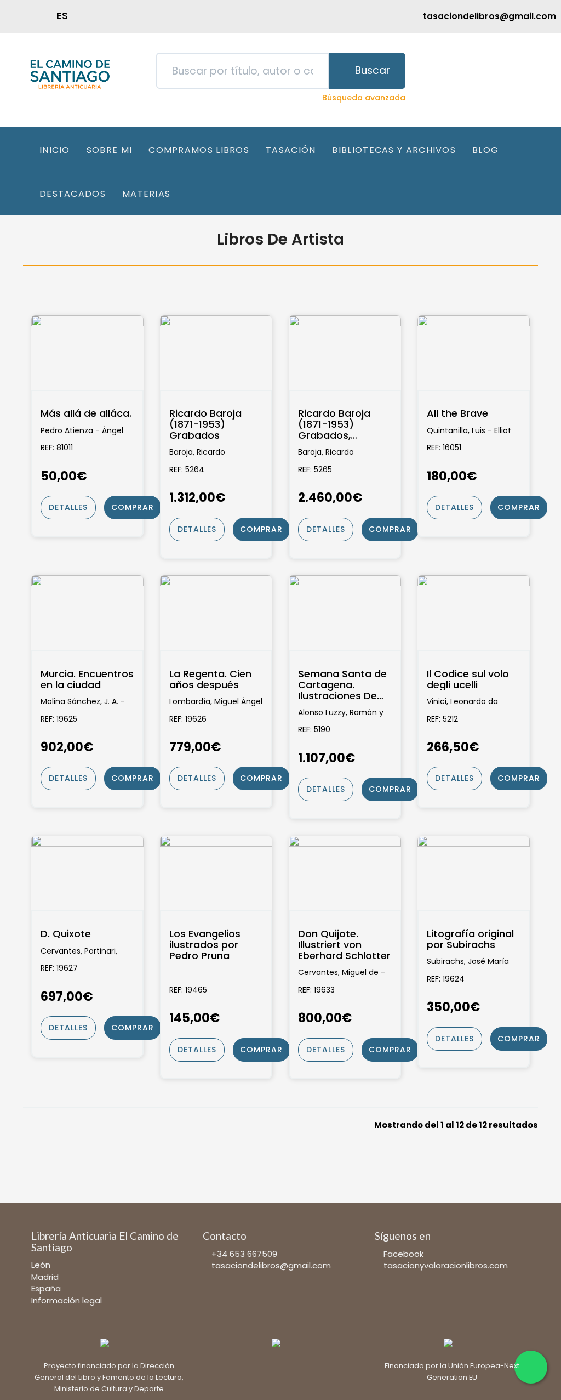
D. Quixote (66, 933)
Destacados (72, 194)
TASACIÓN (291, 150)
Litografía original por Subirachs (470, 939)
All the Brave (457, 413)
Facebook (403, 1254)
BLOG (485, 150)
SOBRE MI (109, 150)
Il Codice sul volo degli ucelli (468, 679)
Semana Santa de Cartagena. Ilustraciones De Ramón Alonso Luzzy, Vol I (342, 684)
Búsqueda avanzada (363, 97)
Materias (146, 194)
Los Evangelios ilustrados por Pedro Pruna (205, 944)
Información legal (66, 1300)
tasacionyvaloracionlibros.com (445, 1265)
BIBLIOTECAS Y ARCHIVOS (394, 150)
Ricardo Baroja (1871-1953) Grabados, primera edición (336, 424)
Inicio (54, 150)
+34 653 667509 (244, 1254)
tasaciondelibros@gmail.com (271, 1265)
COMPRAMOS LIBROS (198, 150)
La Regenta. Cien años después (210, 679)
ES (62, 15)
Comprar (132, 507)
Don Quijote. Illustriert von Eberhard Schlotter (344, 944)
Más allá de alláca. (86, 413)
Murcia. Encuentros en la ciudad (87, 679)
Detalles (68, 507)
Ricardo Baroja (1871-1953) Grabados (205, 424)
